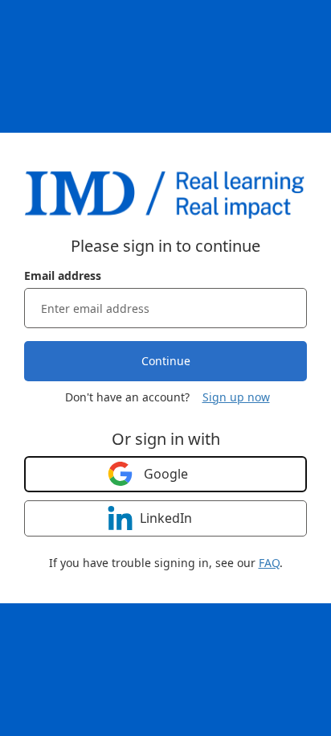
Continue (165, 360)
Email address (62, 275)
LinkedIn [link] (166, 518)
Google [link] (166, 474)
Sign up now (236, 397)
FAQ (269, 562)
